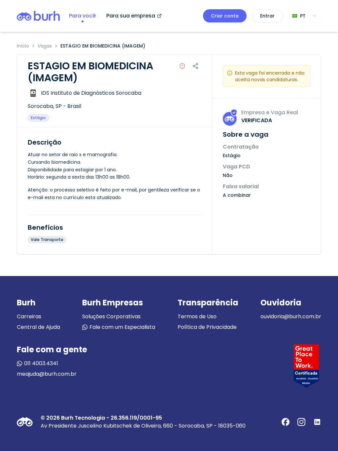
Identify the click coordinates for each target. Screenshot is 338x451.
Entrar (267, 16)
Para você (82, 15)
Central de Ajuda (38, 327)
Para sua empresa (130, 15)
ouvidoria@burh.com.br (290, 316)
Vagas (45, 46)
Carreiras (29, 316)
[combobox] (304, 16)
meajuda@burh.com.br (47, 374)
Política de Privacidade (207, 327)
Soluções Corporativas (111, 316)
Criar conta (225, 16)
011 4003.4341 (41, 363)
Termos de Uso (197, 316)
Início (23, 46)
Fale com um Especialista (122, 327)
